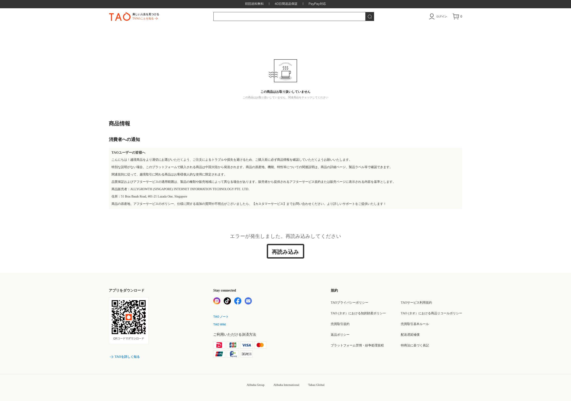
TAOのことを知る (143, 18)
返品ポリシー (340, 334)
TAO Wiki (219, 324)
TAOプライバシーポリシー (349, 302)
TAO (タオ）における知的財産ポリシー (358, 313)
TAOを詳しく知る (127, 356)
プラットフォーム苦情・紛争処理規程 (357, 345)
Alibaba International (286, 385)
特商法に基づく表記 (415, 345)
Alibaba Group (256, 385)
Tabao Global (316, 385)
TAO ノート (221, 316)
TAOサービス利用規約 (416, 302)
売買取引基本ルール (415, 324)
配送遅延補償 (410, 334)
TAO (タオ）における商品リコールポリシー (431, 313)
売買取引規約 (340, 324)
